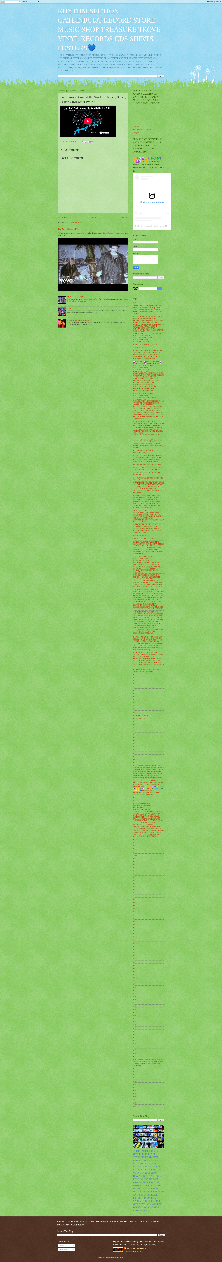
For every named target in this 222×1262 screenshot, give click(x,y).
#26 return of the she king (141, 715)
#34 (134, 740)
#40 (134, 759)
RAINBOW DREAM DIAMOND (144, 539)
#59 (134, 893)
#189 (134, 1056)
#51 (134, 861)
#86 (134, 978)
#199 (134, 1093)
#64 (134, 908)
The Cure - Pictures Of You (68, 229)
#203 (134, 1106)
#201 (134, 1100)
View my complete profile (132, 1251)
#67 (134, 918)
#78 (134, 952)
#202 (134, 1103)
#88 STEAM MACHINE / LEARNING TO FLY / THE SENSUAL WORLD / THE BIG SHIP (148, 469)
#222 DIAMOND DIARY (141, 536)
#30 (134, 728)
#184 (134, 1040)
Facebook (136, 126)
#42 (134, 797)
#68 (134, 921)
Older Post (123, 217)
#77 (134, 949)
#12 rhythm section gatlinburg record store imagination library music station (146, 670)
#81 (134, 962)
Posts (62, 1246)
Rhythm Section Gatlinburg (136, 1248)
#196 (69, 308)
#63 (134, 905)
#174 (134, 1009)
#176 (134, 1015)
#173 (134, 1006)
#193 (134, 1074)
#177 (134, 1018)
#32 (134, 734)
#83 (134, 968)
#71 (134, 930)
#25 (134, 712)
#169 (134, 996)
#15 (134, 680)
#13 (134, 674)
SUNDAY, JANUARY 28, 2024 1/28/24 (145, 344)
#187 (134, 1050)
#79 (134, 955)
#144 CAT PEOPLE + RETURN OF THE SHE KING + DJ (148, 479)
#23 (134, 706)
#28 (134, 721)
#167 (134, 990)
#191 (134, 1068)
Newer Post (63, 217)
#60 (134, 896)
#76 (134, 946)
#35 (134, 743)
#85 (134, 974)
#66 (134, 915)
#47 (134, 845)
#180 (134, 1028)
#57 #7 (135, 886)
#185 (134, 1044)
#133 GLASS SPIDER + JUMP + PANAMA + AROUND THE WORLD (148, 474)
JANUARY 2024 (138, 347)
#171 (134, 1003)
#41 (134, 762)
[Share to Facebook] (90, 142)
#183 (134, 1037)
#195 (134, 1081)
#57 (134, 880)
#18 (134, 690)
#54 (134, 871)
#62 (134, 902)
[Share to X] (87, 142)
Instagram (136, 132)
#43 (134, 800)
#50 (134, 858)
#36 (134, 746)
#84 (134, 971)
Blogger (120, 1257)
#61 (134, 899)
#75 (134, 943)
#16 (134, 684)
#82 (134, 965)
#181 (134, 1031)
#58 (134, 889)
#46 (134, 842)
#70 (134, 927)
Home (93, 217)
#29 (134, 724)
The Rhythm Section (142, 226)
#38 (134, 753)
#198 (134, 1090)
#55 (134, 874)
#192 (134, 1071)
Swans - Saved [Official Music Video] (79, 320)
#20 (134, 696)
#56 (134, 877)
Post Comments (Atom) (74, 222)
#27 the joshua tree (139, 718)
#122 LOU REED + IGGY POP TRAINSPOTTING (143, 451)
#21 (134, 699)
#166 (134, 987)
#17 (134, 687)
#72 (134, 934)
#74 (134, 940)
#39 (134, 756)
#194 (134, 1078)
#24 (134, 709)
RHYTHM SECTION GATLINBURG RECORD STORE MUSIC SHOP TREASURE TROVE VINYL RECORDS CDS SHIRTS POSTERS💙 (109, 29)
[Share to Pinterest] (92, 142)
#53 (134, 867)
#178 (134, 1021)
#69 (134, 924)
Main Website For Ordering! (142, 129)
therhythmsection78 (160, 226)
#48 (134, 849)
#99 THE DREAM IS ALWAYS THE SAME (147, 464)
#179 (134, 1025)
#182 (134, 1034)
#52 (134, 864)
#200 (134, 1097)
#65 (134, 911)
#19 (134, 693)
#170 (134, 1000)
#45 (134, 839)
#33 (134, 737)
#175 (134, 1012)
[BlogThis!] (85, 142)
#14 (134, 677)
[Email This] (83, 142)
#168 (134, 993)
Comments (63, 1249)
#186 (134, 1047)
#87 (134, 981)
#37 (134, 750)
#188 (134, 1053)
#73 (134, 937)
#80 (134, 959)
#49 (134, 852)
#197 (134, 1087)
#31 (134, 731)
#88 (134, 984)
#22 (134, 702)
